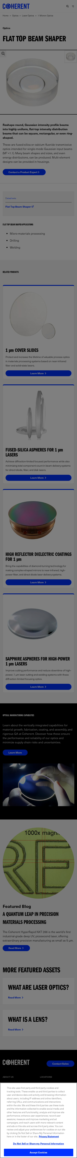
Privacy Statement (49, 1136)
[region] (38, 1120)
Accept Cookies (38, 1152)
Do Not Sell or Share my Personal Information (38, 1143)
